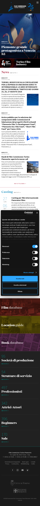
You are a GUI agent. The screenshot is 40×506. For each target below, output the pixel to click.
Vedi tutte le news (19, 183)
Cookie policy (15, 464)
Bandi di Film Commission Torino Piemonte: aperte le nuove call (15, 158)
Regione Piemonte (20, 491)
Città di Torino (20, 483)
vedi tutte (13, 73)
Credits (33, 464)
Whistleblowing (25, 464)
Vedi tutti (17, 192)
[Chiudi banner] (37, 213)
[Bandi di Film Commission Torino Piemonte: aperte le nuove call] (33, 167)
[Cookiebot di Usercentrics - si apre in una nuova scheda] (25, 213)
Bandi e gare (25, 462)
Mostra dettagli (28, 272)
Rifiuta (20, 291)
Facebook (12, 470)
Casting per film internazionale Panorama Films (24, 199)
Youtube (22, 470)
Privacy (7, 464)
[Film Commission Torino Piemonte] (20, 7)
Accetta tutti (20, 278)
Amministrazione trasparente (12, 462)
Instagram (17, 470)
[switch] (35, 252)
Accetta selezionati (20, 285)
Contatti (33, 462)
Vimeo (27, 470)
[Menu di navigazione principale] (38, 3)
